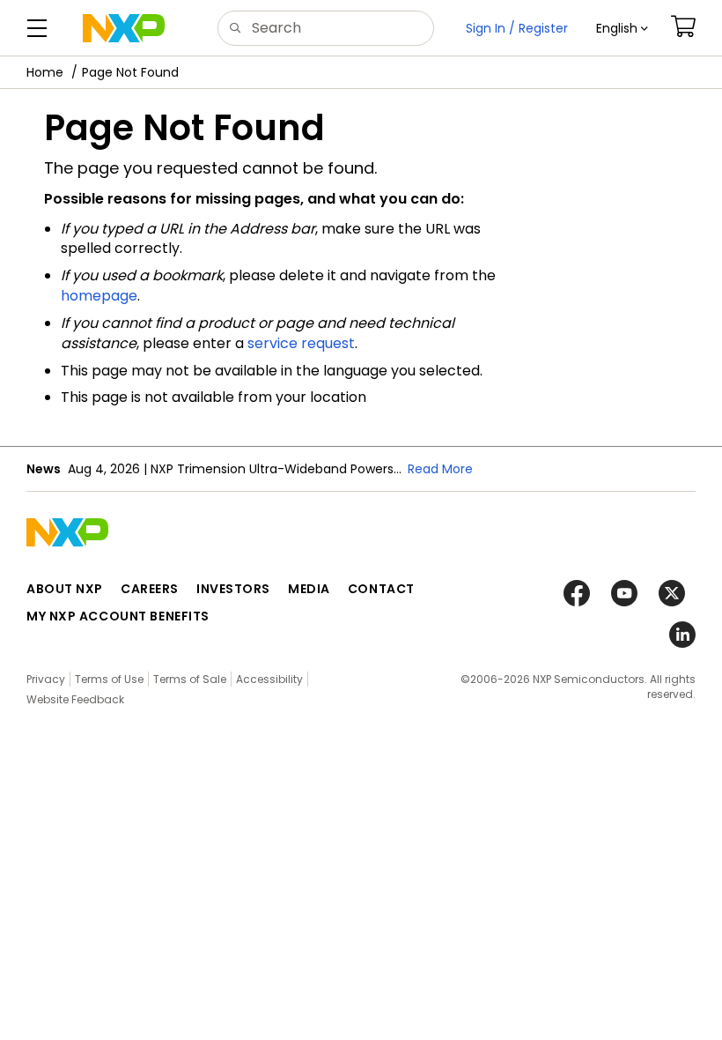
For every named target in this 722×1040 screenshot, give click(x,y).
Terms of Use (109, 679)
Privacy (45, 679)
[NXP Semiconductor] (124, 28)
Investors (233, 589)
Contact (381, 589)
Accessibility (269, 679)
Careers (150, 589)
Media (309, 589)
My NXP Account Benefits (118, 616)
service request (301, 343)
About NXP (64, 589)
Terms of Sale (189, 679)
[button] (622, 28)
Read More (440, 469)
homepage (99, 296)
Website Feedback (75, 699)
